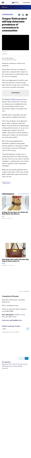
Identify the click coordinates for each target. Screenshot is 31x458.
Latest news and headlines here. (12, 320)
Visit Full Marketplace (23, 193)
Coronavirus (7, 14)
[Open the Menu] (2, 2)
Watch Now (26, 2)
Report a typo (6, 182)
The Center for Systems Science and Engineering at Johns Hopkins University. (14, 366)
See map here (6, 362)
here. (8, 302)
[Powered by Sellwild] (26, 291)
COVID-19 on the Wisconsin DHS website (13, 316)
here (11, 311)
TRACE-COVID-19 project (13, 99)
